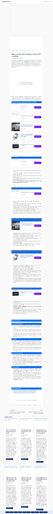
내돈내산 (19, 405)
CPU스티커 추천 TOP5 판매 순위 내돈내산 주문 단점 (11, 432)
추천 (31, 405)
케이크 (9, 512)
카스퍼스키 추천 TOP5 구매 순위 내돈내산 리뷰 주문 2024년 (24, 391)
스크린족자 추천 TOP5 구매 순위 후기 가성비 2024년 (26, 432)
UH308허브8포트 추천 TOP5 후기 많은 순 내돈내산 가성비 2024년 (41, 432)
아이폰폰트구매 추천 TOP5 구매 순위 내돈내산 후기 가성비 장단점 (35, 412)
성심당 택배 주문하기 (15, 58)
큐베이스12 (35, 405)
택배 (26, 512)
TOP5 (13, 405)
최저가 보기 (38, 107)
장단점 (28, 405)
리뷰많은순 (24, 405)
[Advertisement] (26, 44)
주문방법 (18, 512)
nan (12, 52)
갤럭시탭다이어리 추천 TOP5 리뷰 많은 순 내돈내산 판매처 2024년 (25, 390)
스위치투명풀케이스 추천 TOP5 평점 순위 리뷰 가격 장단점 (41, 479)
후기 (39, 405)
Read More (9, 459)
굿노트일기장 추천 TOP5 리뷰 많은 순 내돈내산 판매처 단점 (24, 392)
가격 (16, 405)
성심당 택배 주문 (47, 1)
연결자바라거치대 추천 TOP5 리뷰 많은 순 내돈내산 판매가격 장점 (11, 479)
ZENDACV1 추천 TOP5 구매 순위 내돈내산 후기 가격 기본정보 (26, 479)
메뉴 (35, 512)
